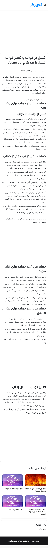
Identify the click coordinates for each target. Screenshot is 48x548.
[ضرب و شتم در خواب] (12, 501)
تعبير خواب (42, 529)
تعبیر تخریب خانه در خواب (14, 488)
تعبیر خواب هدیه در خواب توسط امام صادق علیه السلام (37, 512)
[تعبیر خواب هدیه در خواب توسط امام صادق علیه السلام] (35, 501)
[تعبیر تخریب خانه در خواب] (12, 480)
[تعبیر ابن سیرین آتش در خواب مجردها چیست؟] (35, 480)
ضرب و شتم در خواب (15, 509)
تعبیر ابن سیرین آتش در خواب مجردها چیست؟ (35, 490)
